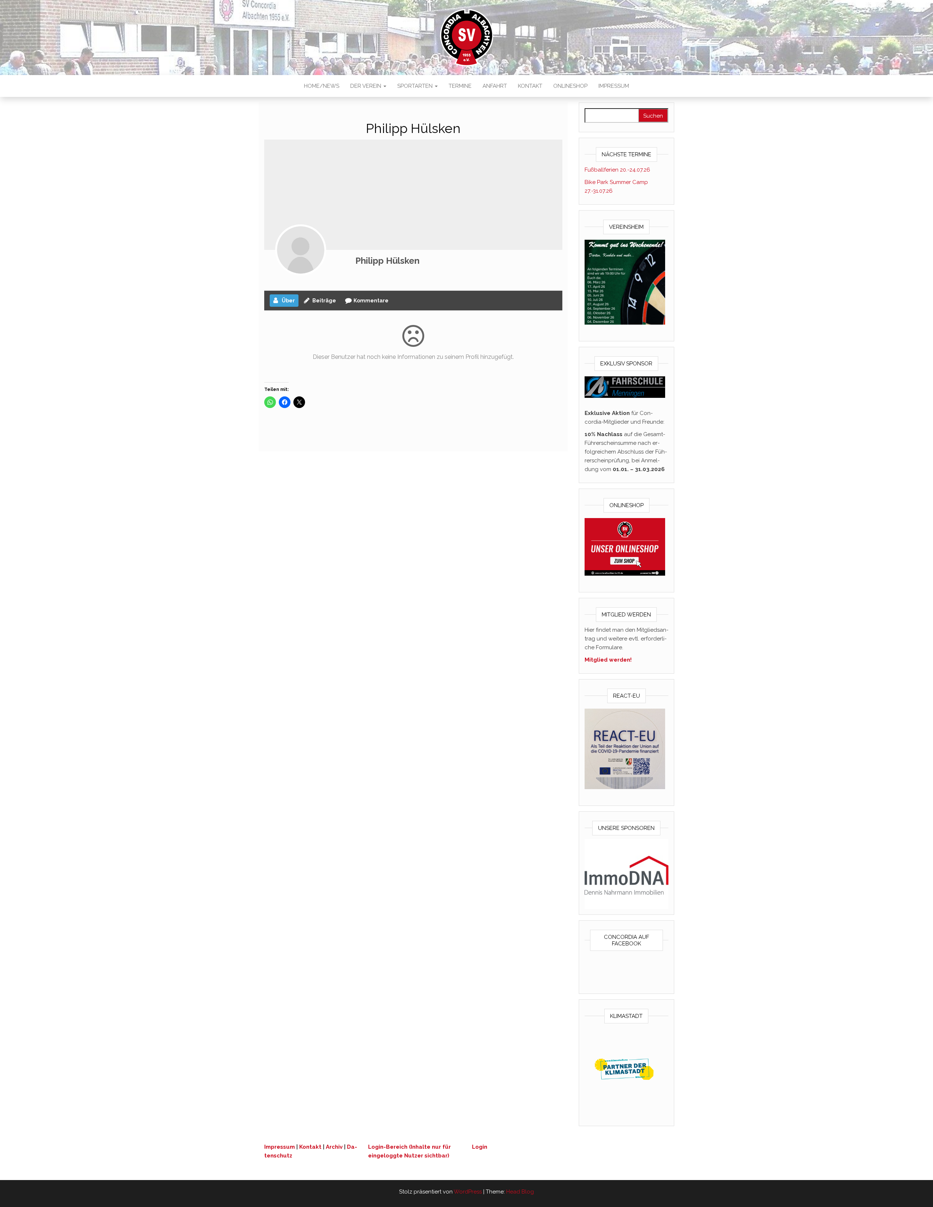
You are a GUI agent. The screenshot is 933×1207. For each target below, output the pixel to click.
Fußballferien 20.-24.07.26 (617, 169)
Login (479, 1147)
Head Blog (520, 1191)
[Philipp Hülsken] (300, 249)
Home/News (321, 86)
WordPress (468, 1191)
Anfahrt (495, 86)
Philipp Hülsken (387, 260)
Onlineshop (570, 86)
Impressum (613, 86)
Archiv (334, 1147)
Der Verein (366, 86)
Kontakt (530, 86)
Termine (460, 86)
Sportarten (415, 86)
